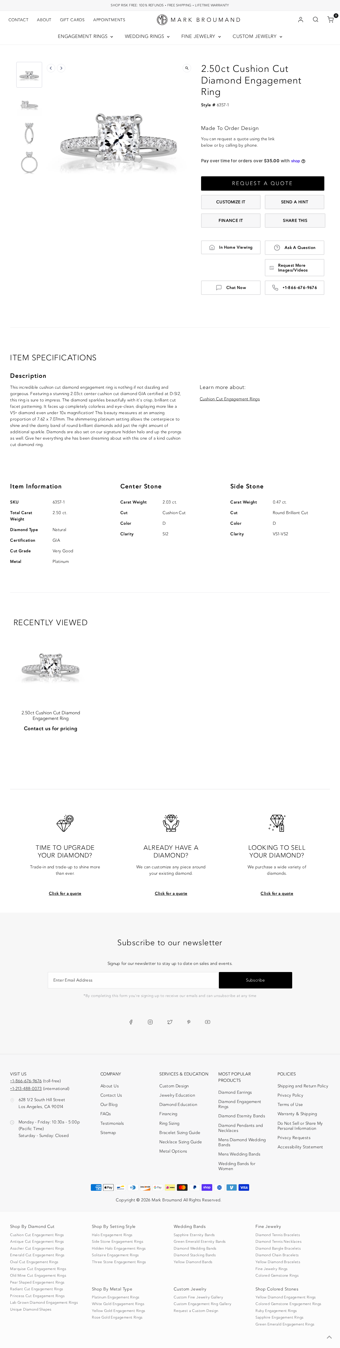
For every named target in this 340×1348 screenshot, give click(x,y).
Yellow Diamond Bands (193, 1262)
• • (170, 5)
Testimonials (112, 1123)
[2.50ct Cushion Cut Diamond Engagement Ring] (51, 665)
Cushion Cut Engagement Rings (230, 399)
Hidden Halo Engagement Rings (119, 1248)
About (44, 19)
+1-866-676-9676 (300, 287)
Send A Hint (294, 202)
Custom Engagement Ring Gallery (202, 1304)
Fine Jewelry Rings (271, 1269)
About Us (109, 1086)
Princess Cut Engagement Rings (37, 1296)
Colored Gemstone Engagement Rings (288, 1304)
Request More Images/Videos (293, 268)
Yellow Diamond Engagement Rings (286, 1297)
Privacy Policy (291, 1095)
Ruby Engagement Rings (276, 1311)
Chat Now (236, 287)
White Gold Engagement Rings (118, 1304)
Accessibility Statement (300, 1148)
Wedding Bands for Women (236, 1166)
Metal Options (173, 1151)
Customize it (230, 202)
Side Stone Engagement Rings (117, 1242)
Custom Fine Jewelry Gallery (198, 1297)
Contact (18, 19)
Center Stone (141, 486)
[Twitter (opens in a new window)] (170, 1022)
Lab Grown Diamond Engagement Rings (44, 1303)
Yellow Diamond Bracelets (278, 1262)
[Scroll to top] (329, 1337)
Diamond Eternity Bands (241, 1116)
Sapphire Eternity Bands (194, 1235)
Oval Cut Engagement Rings (34, 1262)
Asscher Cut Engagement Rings (37, 1248)
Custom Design (174, 1086)
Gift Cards (72, 19)
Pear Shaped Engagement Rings (37, 1282)
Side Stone (247, 486)
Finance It (231, 220)
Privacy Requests (294, 1137)
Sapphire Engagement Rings (279, 1317)
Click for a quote (65, 893)
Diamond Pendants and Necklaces (240, 1128)
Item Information (36, 486)
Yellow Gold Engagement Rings (118, 1311)
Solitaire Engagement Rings (115, 1255)
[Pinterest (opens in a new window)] (189, 1022)
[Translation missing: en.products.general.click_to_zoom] (187, 68)
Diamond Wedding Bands (195, 1248)
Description (28, 375)
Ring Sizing (169, 1123)
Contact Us (111, 1095)
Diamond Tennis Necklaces (278, 1242)
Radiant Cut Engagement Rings (36, 1289)
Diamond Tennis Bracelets (278, 1235)
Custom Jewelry (256, 36)
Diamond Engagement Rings (239, 1104)
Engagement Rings (83, 36)
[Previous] (51, 68)
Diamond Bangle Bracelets (278, 1248)
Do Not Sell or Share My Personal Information (300, 1126)
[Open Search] (315, 20)
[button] (29, 75)
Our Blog (108, 1104)
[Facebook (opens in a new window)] (131, 1022)
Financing (168, 1113)
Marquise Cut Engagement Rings (38, 1269)
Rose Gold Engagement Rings (117, 1317)
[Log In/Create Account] (301, 20)
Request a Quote (262, 183)
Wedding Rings (145, 36)
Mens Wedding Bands (239, 1154)
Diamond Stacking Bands (195, 1255)
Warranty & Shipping (297, 1113)
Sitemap (108, 1132)
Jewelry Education (177, 1095)
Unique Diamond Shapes (30, 1309)
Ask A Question (300, 247)
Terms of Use (290, 1104)
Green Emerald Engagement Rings (285, 1324)
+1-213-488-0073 (26, 1088)
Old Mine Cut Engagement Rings (38, 1275)
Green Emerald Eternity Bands (200, 1242)
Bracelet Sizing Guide (179, 1132)
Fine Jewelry (199, 36)
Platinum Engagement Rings (115, 1297)
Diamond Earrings (235, 1092)
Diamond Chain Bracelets (277, 1255)
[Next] (61, 68)
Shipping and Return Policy (303, 1086)
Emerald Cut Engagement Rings (37, 1255)
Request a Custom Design (196, 1311)
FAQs (105, 1113)
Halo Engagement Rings (112, 1235)
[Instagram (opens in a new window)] (150, 1022)
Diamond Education (178, 1104)
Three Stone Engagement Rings (119, 1262)
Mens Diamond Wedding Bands (242, 1142)
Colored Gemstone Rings (277, 1275)
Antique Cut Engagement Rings (37, 1242)
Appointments (109, 19)
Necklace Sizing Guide (180, 1142)
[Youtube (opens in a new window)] (207, 1022)
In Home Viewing (235, 247)
